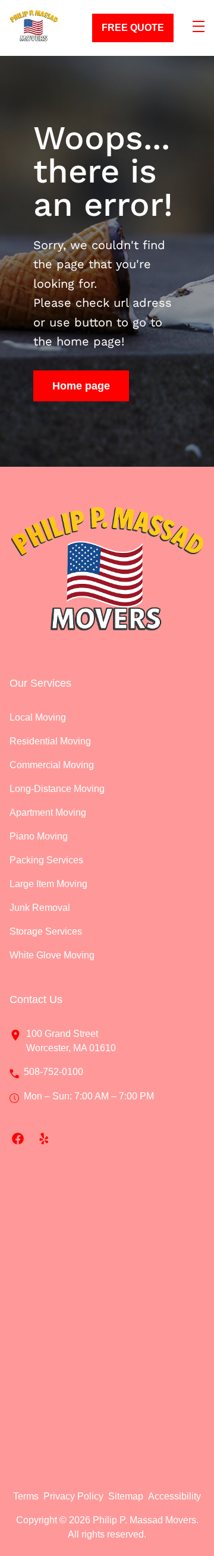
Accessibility (174, 1496)
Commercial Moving (52, 765)
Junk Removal (40, 908)
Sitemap (125, 1496)
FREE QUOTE (133, 28)
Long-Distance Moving (57, 789)
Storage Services (46, 931)
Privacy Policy (73, 1496)
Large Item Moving (48, 884)
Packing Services (46, 860)
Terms (26, 1496)
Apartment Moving (48, 812)
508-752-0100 (53, 1072)
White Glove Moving (52, 955)
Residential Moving (50, 741)
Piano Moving (39, 836)
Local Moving (38, 717)
